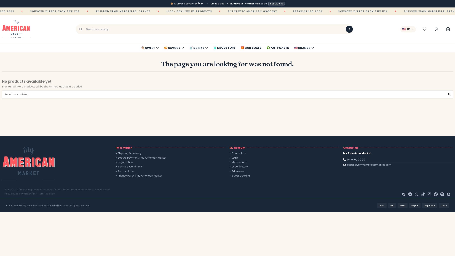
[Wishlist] (425, 29)
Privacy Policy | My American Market (140, 175)
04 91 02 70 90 (356, 159)
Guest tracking (241, 175)
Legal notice (125, 162)
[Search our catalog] (349, 29)
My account (239, 162)
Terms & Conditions (130, 166)
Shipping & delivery (129, 153)
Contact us (239, 153)
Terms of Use (126, 171)
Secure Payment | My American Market (142, 157)
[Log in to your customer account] (437, 29)
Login (235, 157)
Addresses (238, 171)
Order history (240, 166)
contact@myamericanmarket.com (369, 165)
